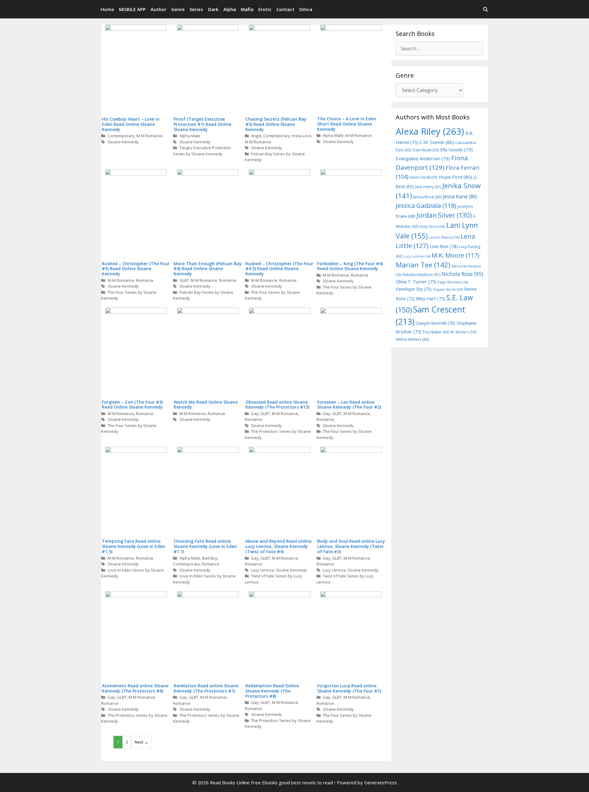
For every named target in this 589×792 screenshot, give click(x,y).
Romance (144, 280)
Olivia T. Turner (416, 282)
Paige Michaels (452, 282)
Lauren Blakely (444, 237)
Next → (141, 742)
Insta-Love (301, 135)
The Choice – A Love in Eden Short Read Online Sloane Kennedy (346, 124)
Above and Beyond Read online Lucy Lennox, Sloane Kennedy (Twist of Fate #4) (278, 546)
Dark (213, 9)
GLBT (184, 280)
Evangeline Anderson (423, 158)
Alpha (229, 9)
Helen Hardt (423, 177)
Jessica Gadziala (426, 205)
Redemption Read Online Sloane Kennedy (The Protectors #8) (272, 691)
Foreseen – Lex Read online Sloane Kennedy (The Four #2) (349, 404)
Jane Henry (428, 186)
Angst (256, 135)
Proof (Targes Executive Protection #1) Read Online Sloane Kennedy (202, 124)
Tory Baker (435, 332)
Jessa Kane (460, 196)
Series (196, 9)
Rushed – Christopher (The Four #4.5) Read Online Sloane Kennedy (279, 269)
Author (158, 9)
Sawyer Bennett (435, 323)
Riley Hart (430, 298)
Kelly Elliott (432, 226)
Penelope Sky (414, 289)
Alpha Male (189, 135)
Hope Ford (455, 177)
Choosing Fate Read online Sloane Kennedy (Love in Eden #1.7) (205, 546)
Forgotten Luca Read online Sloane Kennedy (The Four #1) (349, 688)
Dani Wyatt (426, 149)
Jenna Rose (427, 197)
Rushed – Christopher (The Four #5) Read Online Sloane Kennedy (136, 269)
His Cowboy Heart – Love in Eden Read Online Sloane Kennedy (131, 124)
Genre (178, 9)
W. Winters (463, 331)
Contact (285, 9)
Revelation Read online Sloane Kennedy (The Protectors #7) (206, 688)
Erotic (264, 9)
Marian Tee (423, 265)
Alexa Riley (430, 131)
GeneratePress (380, 782)
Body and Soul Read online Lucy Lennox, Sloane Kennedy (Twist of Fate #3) (351, 546)
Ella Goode (456, 149)
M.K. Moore (455, 255)
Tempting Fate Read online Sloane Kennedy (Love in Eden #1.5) (133, 546)
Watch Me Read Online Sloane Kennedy (206, 404)
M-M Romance (150, 135)
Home (107, 9)
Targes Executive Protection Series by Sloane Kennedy (202, 151)
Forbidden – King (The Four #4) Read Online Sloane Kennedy (350, 266)
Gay (255, 413)
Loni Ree (444, 246)
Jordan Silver (444, 215)
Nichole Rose (462, 274)
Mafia (247, 9)
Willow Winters (412, 339)
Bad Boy (210, 558)
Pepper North (448, 289)
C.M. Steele (436, 142)
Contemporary (121, 135)
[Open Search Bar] (485, 9)
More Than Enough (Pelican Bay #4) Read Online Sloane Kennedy (208, 269)
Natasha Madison (421, 274)
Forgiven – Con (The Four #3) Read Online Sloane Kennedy (132, 404)
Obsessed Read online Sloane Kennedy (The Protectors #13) (277, 404)
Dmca (305, 9)
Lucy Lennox (262, 570)
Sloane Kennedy (123, 142)
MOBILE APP (132, 9)
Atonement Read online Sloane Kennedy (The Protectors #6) (135, 688)
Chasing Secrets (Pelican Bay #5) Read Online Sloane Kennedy (275, 124)
